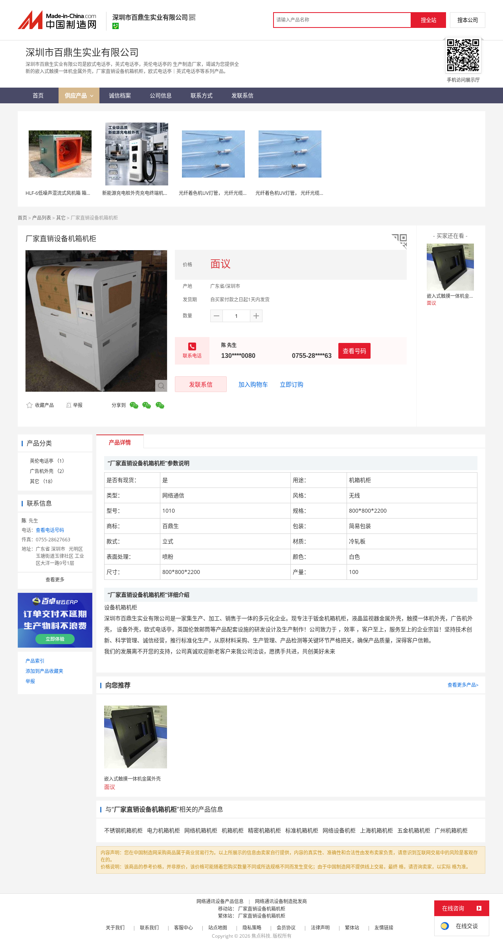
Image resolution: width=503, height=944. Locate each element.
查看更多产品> (463, 685)
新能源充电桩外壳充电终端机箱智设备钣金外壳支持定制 (161, 193)
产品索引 (35, 661)
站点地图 (217, 927)
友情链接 (383, 927)
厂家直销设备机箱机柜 (261, 909)
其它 (61, 217)
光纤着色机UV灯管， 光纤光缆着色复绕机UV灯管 (230, 193)
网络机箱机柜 (200, 830)
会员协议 (286, 927)
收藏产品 (44, 405)
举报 (78, 405)
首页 (22, 217)
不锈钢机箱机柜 (123, 830)
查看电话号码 (50, 530)
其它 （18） (42, 481)
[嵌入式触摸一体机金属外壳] (450, 267)
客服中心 (183, 927)
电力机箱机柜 (163, 830)
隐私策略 (251, 927)
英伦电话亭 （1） (48, 461)
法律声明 (320, 927)
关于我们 (115, 927)
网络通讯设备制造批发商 (281, 901)
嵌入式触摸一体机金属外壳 (455, 296)
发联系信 (201, 384)
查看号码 (354, 351)
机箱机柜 (233, 830)
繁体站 (352, 927)
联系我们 (149, 927)
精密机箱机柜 (264, 830)
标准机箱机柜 (301, 830)
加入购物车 (253, 384)
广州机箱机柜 (451, 830)
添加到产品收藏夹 (44, 671)
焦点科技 (261, 936)
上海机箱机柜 (376, 830)
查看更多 (55, 579)
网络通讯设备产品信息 (220, 901)
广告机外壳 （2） (48, 471)
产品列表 (41, 217)
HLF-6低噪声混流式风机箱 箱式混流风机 (68, 193)
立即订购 (291, 384)
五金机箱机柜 (413, 830)
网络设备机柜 (339, 830)
